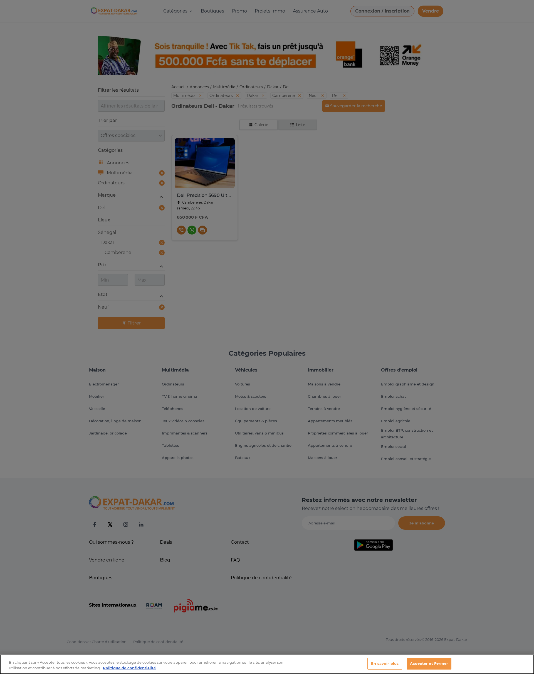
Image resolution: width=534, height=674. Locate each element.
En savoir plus (385, 663)
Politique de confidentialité (129, 668)
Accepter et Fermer (429, 663)
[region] (267, 664)
